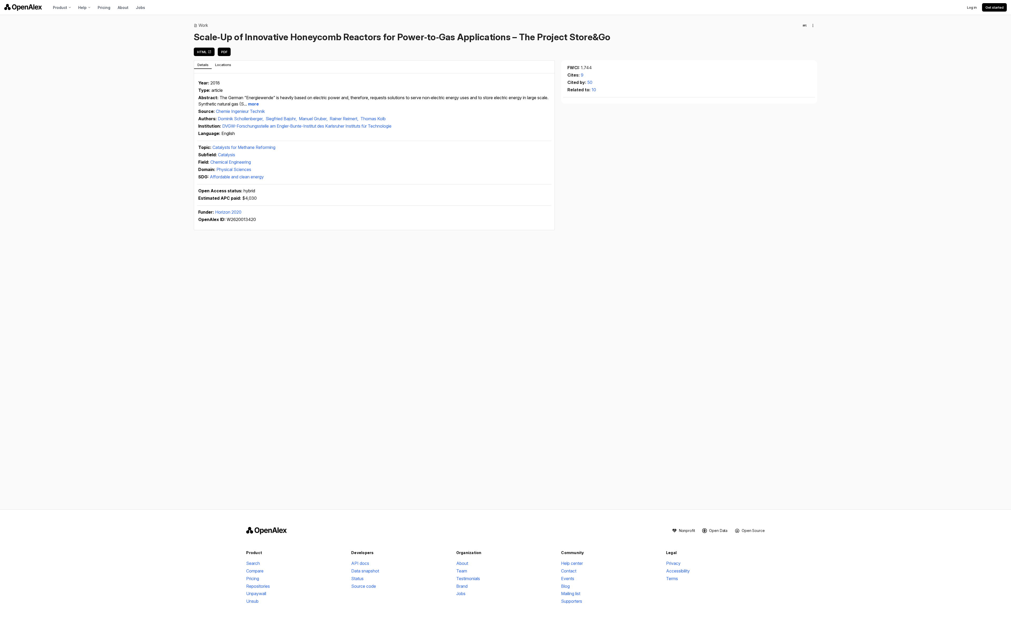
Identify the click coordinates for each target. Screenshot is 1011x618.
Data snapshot (365, 571)
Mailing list (570, 593)
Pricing (104, 7)
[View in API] (804, 25)
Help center (572, 563)
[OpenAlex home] (23, 7)
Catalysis (226, 154)
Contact (568, 571)
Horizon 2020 (228, 212)
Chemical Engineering (230, 162)
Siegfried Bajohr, (282, 118)
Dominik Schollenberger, (241, 118)
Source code (363, 586)
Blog (565, 586)
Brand (462, 586)
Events (567, 578)
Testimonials (468, 578)
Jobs (140, 7)
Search (253, 563)
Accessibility (678, 571)
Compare (255, 571)
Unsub (252, 601)
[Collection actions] (813, 25)
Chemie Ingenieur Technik (240, 111)
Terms (672, 578)
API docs (360, 563)
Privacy (673, 563)
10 (594, 89)
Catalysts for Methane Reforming (243, 147)
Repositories (258, 586)
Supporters (571, 601)
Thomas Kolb (373, 118)
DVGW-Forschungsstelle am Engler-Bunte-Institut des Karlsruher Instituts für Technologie (306, 126)
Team (461, 571)
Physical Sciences (233, 169)
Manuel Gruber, (314, 118)
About (123, 7)
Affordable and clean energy (237, 176)
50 (589, 82)
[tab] (203, 65)
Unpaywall (256, 593)
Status (357, 578)
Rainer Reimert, (344, 118)
